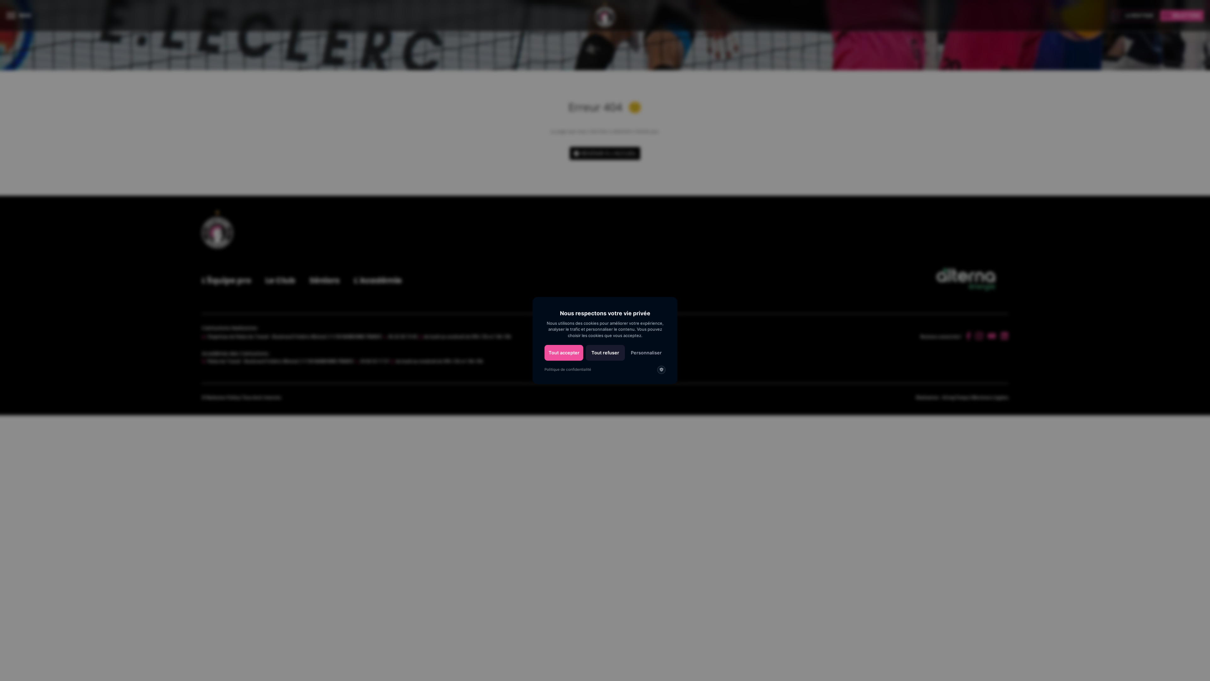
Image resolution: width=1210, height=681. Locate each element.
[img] (661, 370)
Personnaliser (646, 352)
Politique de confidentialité (567, 369)
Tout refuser (605, 352)
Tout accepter (564, 352)
